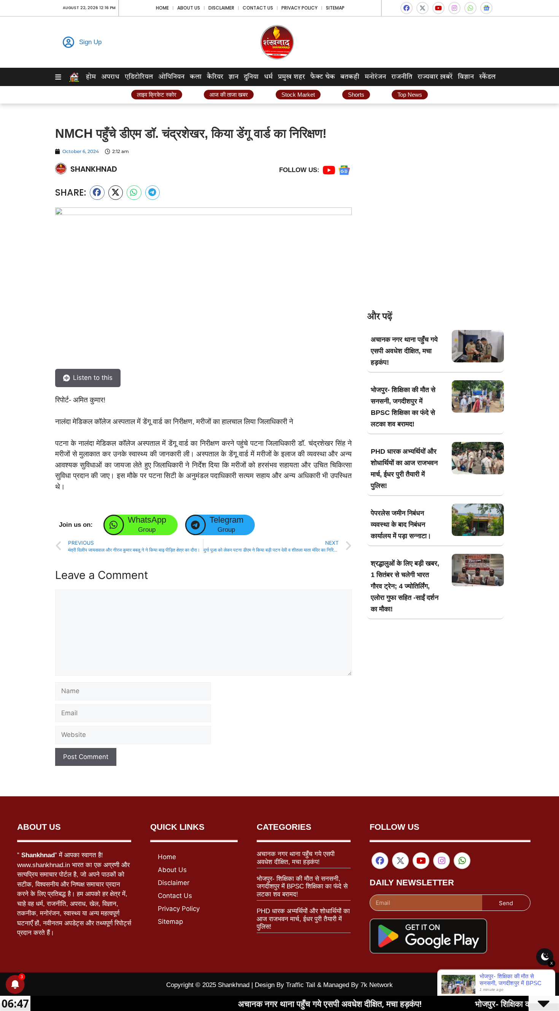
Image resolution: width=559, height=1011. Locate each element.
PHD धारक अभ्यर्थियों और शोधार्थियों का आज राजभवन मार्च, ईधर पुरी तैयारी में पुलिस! (303, 918)
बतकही (349, 76)
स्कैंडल (487, 76)
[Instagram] (454, 8)
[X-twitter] (422, 8)
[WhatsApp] (113, 525)
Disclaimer (221, 8)
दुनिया (251, 76)
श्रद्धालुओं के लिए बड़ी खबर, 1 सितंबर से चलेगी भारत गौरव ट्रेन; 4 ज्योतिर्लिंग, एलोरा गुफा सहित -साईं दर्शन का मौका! (405, 586)
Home (162, 8)
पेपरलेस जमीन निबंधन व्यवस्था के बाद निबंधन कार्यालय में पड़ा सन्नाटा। (401, 524)
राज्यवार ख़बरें (435, 76)
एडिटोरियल (139, 76)
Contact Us (258, 8)
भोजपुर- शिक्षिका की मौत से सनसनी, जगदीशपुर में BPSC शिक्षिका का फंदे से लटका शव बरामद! (302, 886)
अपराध (110, 76)
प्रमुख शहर (291, 76)
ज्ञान (233, 76)
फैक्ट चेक (322, 76)
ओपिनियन (171, 76)
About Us (188, 8)
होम (91, 76)
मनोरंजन (375, 76)
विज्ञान (466, 76)
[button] (97, 192)
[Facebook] (406, 8)
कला (196, 76)
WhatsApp (147, 520)
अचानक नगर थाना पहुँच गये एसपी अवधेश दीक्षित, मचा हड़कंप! (404, 351)
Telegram (226, 520)
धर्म (268, 76)
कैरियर (215, 76)
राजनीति (401, 76)
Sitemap (335, 8)
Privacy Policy (299, 8)
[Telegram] (195, 525)
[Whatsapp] (470, 8)
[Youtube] (438, 8)
